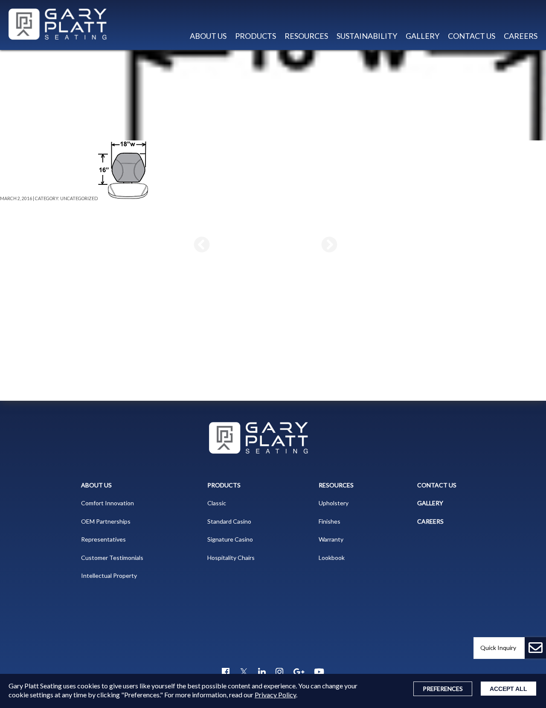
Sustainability (367, 36)
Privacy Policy (275, 695)
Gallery (422, 36)
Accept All (508, 688)
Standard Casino (229, 521)
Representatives (103, 539)
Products (255, 36)
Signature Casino (230, 539)
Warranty (331, 539)
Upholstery (334, 503)
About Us (96, 485)
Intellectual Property (109, 575)
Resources (336, 485)
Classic (216, 503)
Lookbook (332, 557)
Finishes (329, 521)
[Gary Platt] (62, 25)
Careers (520, 36)
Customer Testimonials (112, 557)
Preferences (443, 688)
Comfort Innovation (107, 503)
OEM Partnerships (106, 521)
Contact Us (471, 36)
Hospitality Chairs (231, 557)
